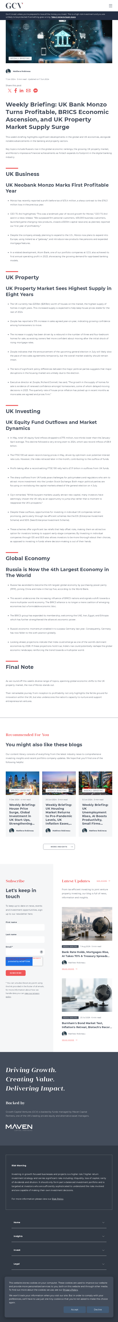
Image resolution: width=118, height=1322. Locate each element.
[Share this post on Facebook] (15, 91)
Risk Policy (57, 1199)
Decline (98, 1309)
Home (17, 1222)
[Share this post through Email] (28, 91)
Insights (18, 1236)
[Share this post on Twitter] (10, 91)
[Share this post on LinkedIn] (21, 91)
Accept (74, 1309)
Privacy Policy (70, 1290)
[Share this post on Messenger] (35, 91)
